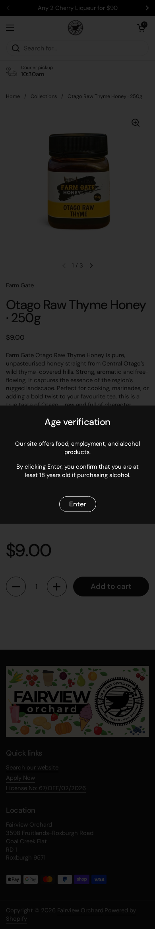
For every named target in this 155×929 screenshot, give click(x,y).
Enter (77, 503)
